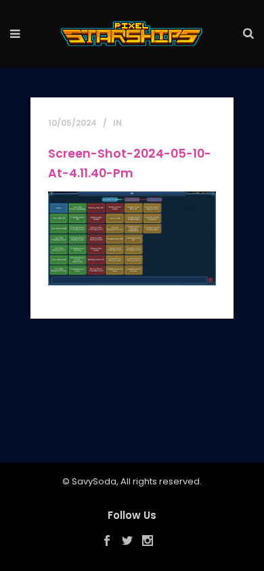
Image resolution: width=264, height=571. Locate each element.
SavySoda (94, 481)
